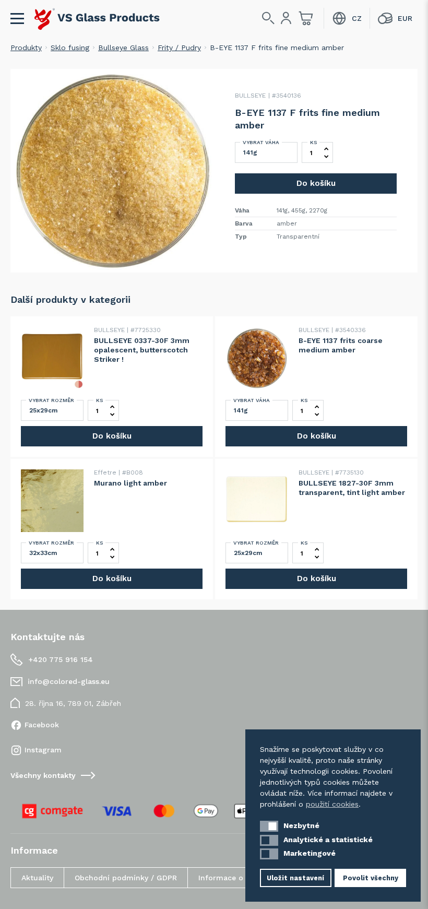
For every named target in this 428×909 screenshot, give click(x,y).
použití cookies (332, 804)
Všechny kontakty (43, 775)
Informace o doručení (238, 877)
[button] (269, 826)
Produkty (26, 47)
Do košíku (316, 183)
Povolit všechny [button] (370, 878)
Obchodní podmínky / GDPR (126, 877)
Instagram (43, 750)
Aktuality (37, 877)
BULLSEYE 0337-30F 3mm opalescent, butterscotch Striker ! (141, 349)
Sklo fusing (70, 47)
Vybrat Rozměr (51, 400)
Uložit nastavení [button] (295, 878)
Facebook (42, 725)
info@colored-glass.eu (69, 681)
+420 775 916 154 (60, 659)
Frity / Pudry (179, 47)
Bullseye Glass (123, 47)
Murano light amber (130, 483)
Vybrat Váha (261, 142)
